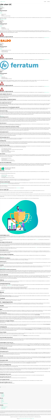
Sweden (25, 418)
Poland (29, 418)
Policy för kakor (3, 408)
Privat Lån (3, 393)
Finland (27, 418)
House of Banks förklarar (5, 403)
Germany (33, 418)
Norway (23, 418)
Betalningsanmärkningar (5, 175)
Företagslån (3, 395)
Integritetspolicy (4, 407)
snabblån (37, 239)
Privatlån (45, 1)
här (36, 247)
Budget (2, 400)
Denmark (21, 418)
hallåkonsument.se (46, 37)
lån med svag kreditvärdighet (4, 183)
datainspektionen (9, 285)
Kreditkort (48, 1)
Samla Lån (3, 394)
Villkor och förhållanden (5, 406)
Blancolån (3, 401)
